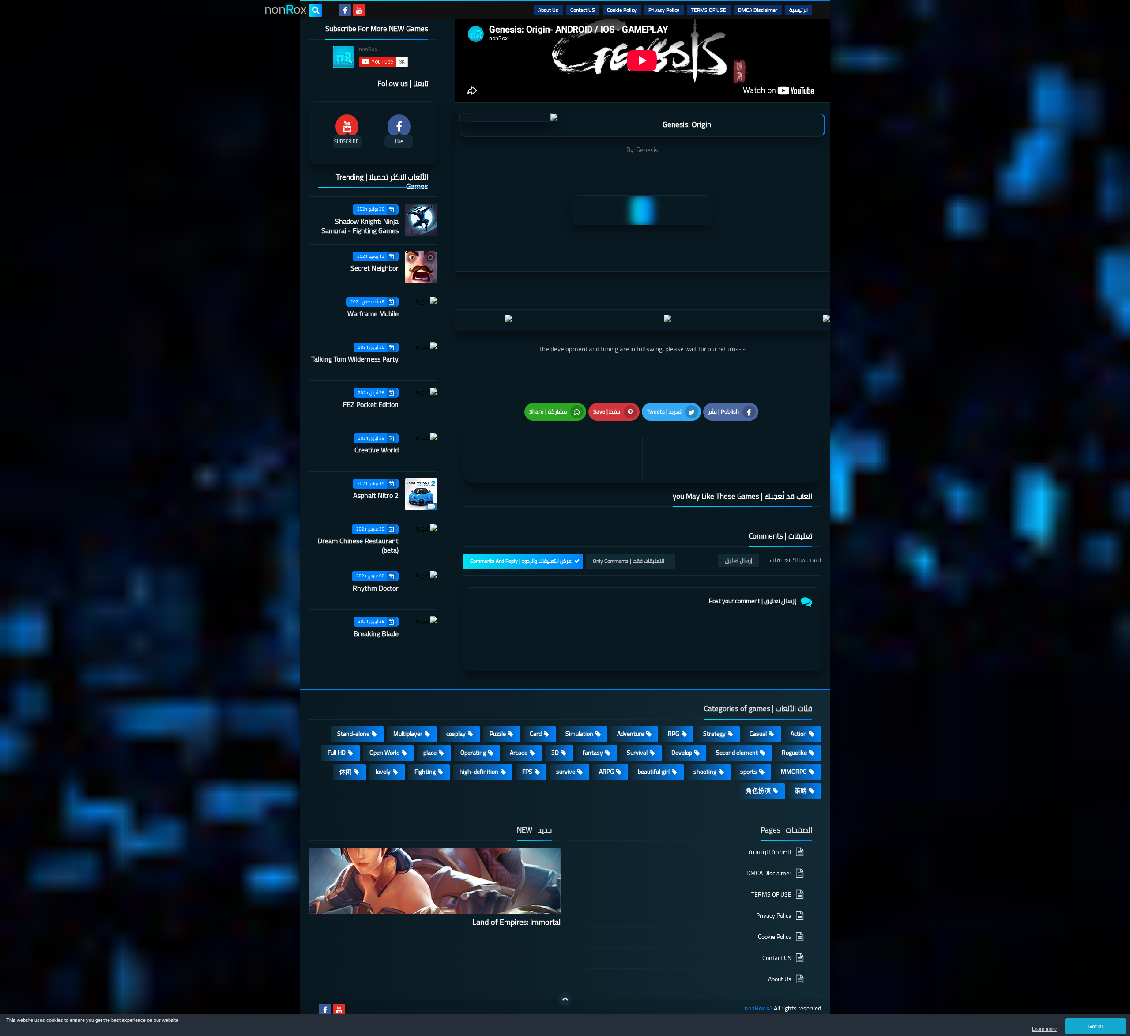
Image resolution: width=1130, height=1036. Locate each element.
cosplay (456, 733)
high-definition (479, 771)
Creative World (376, 449)
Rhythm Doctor (376, 588)
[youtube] (359, 10)
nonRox (755, 1008)
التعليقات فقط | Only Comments (628, 561)
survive (565, 771)
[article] (555, 457)
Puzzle (498, 733)
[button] (1095, 1026)
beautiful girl (654, 771)
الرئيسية (798, 10)
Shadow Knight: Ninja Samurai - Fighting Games (360, 226)
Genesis (647, 149)
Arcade (518, 752)
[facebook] (345, 10)
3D (555, 752)
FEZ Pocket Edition (371, 404)
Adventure (630, 733)
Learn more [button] (1044, 1029)
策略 (801, 790)
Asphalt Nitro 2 (376, 495)
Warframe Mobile (373, 313)
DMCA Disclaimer (757, 10)
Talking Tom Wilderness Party (355, 358)
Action (799, 733)
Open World (384, 752)
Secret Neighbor (374, 268)
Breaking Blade (376, 633)
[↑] (565, 999)
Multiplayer (407, 733)
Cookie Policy (622, 10)
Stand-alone (353, 733)
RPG (673, 733)
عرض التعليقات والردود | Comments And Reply (521, 561)
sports (748, 771)
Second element (737, 752)
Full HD (337, 752)
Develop (681, 752)
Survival (637, 752)
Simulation (579, 733)
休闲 (345, 771)
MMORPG (794, 771)
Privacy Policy (663, 10)
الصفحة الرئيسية (770, 853)
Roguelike (794, 752)
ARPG (606, 771)
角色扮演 (758, 790)
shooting (704, 771)
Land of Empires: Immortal (516, 922)
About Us (548, 10)
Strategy (714, 733)
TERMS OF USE (708, 10)
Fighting (425, 771)
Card (536, 733)
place (430, 752)
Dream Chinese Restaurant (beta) (358, 545)
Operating (473, 752)
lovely (383, 771)
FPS (527, 771)
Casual (758, 733)
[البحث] (315, 10)
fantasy (593, 752)
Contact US (582, 10)
